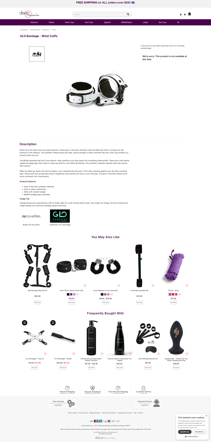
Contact (140, 413)
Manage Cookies (94, 413)
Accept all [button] (184, 432)
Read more (193, 427)
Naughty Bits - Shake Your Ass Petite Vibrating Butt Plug (176, 359)
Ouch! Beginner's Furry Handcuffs (105, 290)
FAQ (135, 413)
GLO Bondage (64, 225)
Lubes (145, 22)
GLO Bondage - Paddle (63, 359)
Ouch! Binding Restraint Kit (148, 359)
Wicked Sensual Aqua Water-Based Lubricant (91, 359)
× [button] (206, 416)
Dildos (51, 22)
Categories (24, 30)
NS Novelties (34, 225)
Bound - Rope (173, 290)
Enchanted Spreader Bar (139, 290)
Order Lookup (72, 413)
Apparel (107, 22)
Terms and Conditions (109, 413)
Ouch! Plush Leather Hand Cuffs (71, 290)
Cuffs (54, 30)
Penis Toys (69, 22)
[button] (68, 294)
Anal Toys (89, 22)
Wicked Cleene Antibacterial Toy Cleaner (119, 359)
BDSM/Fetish (126, 22)
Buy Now (37, 302)
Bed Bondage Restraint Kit (37, 290)
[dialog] (192, 427)
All (178, 22)
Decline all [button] (199, 432)
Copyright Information (124, 413)
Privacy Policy (83, 413)
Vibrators (34, 22)
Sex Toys (162, 22)
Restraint (46, 30)
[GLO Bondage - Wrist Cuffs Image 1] (97, 90)
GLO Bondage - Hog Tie (35, 359)
